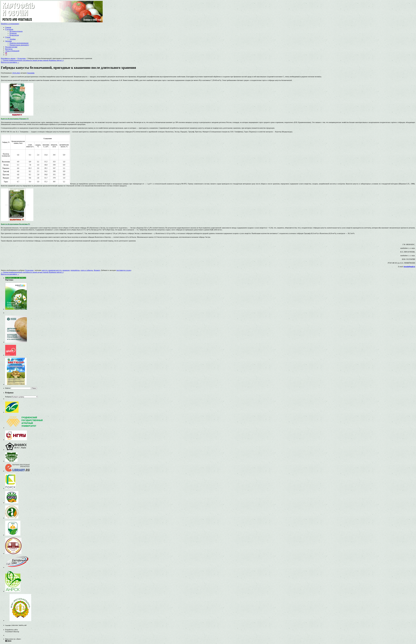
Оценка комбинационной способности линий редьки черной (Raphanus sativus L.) (32, 60)
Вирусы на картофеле (10, 62)
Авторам (8, 41)
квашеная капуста (55, 270)
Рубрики (8, 397)
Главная (8, 27)
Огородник (29, 270)
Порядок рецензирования (19, 43)
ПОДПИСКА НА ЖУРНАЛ (15, 278)
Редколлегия (14, 35)
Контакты (8, 49)
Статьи (7, 37)
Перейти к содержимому (10, 24)
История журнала (16, 31)
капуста (44, 270)
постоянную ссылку (123, 270)
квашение (66, 270)
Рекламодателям (11, 47)
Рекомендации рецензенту (19, 45)
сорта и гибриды (86, 270)
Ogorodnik (30, 73)
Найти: (7, 388)
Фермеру (97, 270)
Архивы (13, 39)
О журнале (9, 29)
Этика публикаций (12, 51)
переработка (75, 270)
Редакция (13, 33)
